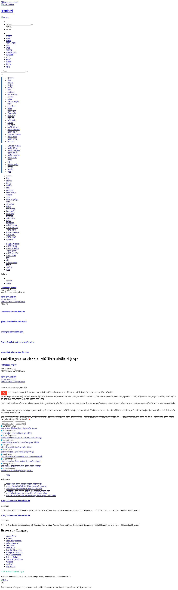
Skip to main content (9, 2)
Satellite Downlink (14, 550)
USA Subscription (13, 555)
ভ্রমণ (9, 104)
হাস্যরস (10, 122)
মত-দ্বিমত (11, 92)
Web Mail (10, 545)
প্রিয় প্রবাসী (12, 113)
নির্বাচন (10, 108)
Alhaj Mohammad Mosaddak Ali (15, 501)
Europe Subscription (14, 552)
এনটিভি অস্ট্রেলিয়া (14, 150)
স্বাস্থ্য (10, 99)
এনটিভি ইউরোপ (13, 127)
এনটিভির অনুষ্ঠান (13, 164)
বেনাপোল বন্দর (20, 424)
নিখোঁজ (8, 64)
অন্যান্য (9, 50)
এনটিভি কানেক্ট (12, 139)
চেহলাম (8, 62)
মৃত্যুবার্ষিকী (9, 55)
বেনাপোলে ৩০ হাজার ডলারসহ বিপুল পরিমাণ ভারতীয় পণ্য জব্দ (21, 466)
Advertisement (12, 543)
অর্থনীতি (10, 87)
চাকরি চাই (11, 118)
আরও (8, 475)
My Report (10, 566)
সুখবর (8, 48)
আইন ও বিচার (10, 43)
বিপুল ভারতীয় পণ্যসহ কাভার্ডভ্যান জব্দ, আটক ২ (16, 433)
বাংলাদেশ (7, 10)
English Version (14, 134)
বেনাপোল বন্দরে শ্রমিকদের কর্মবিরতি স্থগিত (12, 332)
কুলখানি (8, 59)
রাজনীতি (9, 36)
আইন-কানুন (11, 115)
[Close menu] (2, 74)
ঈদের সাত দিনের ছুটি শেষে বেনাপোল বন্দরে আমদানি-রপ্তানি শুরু (17, 342)
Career (9, 538)
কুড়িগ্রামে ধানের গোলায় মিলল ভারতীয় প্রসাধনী (13, 322)
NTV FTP (10, 548)
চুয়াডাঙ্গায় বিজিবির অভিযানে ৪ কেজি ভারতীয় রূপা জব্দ (15, 352)
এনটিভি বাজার (12, 137)
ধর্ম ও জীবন (11, 106)
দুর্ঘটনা (8, 45)
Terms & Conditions (14, 559)
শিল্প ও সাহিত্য (12, 94)
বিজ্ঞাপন (10, 167)
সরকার (8, 38)
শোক (8, 57)
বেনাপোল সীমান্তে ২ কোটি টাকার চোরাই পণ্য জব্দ (17, 452)
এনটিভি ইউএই (12, 132)
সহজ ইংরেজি (12, 111)
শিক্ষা (9, 90)
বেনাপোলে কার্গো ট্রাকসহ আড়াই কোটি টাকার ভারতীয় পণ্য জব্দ (21, 438)
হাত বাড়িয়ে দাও (11, 52)
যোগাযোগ (11, 141)
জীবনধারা (10, 97)
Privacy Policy (12, 557)
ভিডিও (10, 160)
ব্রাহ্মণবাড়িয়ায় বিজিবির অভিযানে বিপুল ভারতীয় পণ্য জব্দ (19, 428)
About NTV (11, 536)
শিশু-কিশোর (11, 125)
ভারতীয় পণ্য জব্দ (7, 424)
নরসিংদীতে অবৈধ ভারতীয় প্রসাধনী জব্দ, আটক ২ (17, 470)
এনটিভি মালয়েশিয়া (14, 130)
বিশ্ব (9, 80)
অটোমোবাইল (12, 120)
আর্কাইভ (10, 169)
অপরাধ (8, 40)
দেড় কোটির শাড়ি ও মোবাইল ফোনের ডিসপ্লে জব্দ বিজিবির (20, 442)
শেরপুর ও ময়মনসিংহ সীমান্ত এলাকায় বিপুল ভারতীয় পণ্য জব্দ (20, 461)
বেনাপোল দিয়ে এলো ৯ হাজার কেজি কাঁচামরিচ (13, 311)
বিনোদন (10, 85)
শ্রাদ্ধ (8, 66)
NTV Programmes (14, 541)
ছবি (9, 162)
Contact (9, 562)
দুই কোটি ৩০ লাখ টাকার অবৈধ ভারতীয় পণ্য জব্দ (16, 447)
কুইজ (9, 171)
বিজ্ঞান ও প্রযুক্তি (13, 101)
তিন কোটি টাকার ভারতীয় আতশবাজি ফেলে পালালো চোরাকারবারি (21, 456)
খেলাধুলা (10, 83)
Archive (9, 564)
